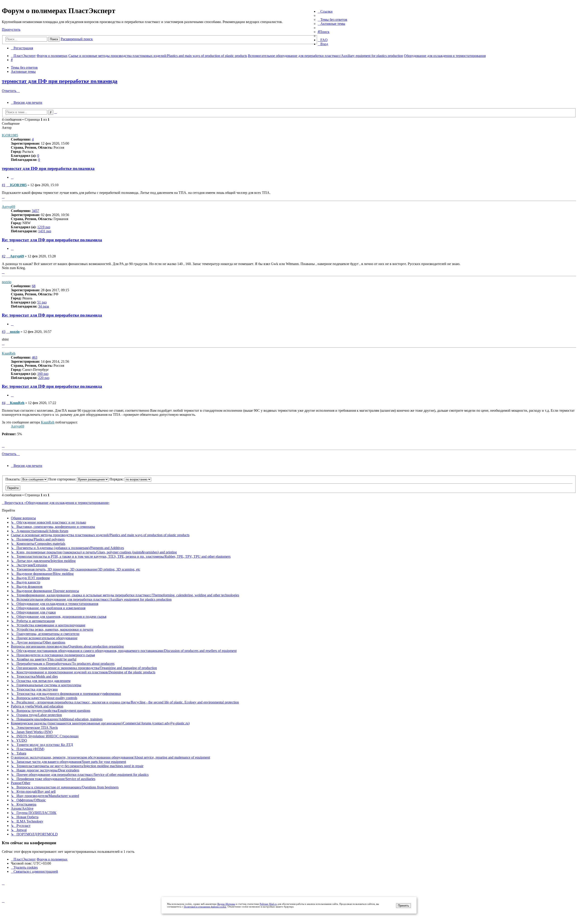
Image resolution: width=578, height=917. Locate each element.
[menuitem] (332, 19)
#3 (3, 332)
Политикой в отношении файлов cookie (205, 906)
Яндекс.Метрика (226, 904)
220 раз (43, 378)
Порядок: (117, 479)
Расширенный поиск (77, 39)
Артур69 (8, 207)
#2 (3, 256)
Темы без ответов (24, 67)
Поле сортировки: (62, 479)
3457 (35, 211)
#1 (3, 185)
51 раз (42, 302)
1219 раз (43, 227)
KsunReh (8, 353)
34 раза (43, 306)
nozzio (6, 282)
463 (34, 357)
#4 (3, 403)
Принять (403, 905)
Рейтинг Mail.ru (268, 904)
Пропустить (11, 29)
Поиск (54, 39)
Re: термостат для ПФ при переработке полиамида (52, 239)
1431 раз (44, 231)
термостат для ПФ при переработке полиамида (59, 81)
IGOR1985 (10, 135)
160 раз (42, 374)
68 (33, 286)
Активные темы (23, 71)
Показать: (13, 479)
